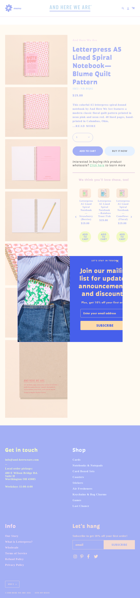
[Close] (117, 261)
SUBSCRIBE (104, 325)
